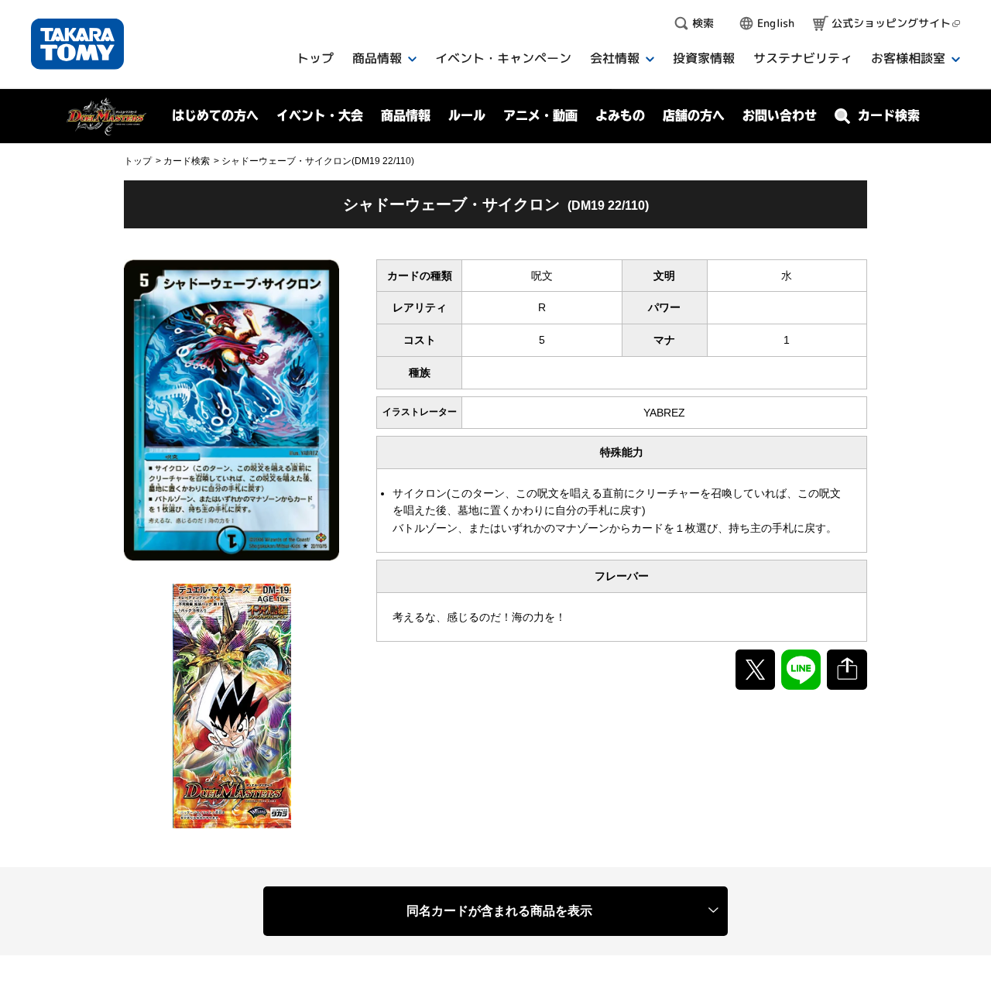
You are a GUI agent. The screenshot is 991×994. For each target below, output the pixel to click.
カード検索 (186, 161)
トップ (138, 161)
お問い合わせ (779, 115)
